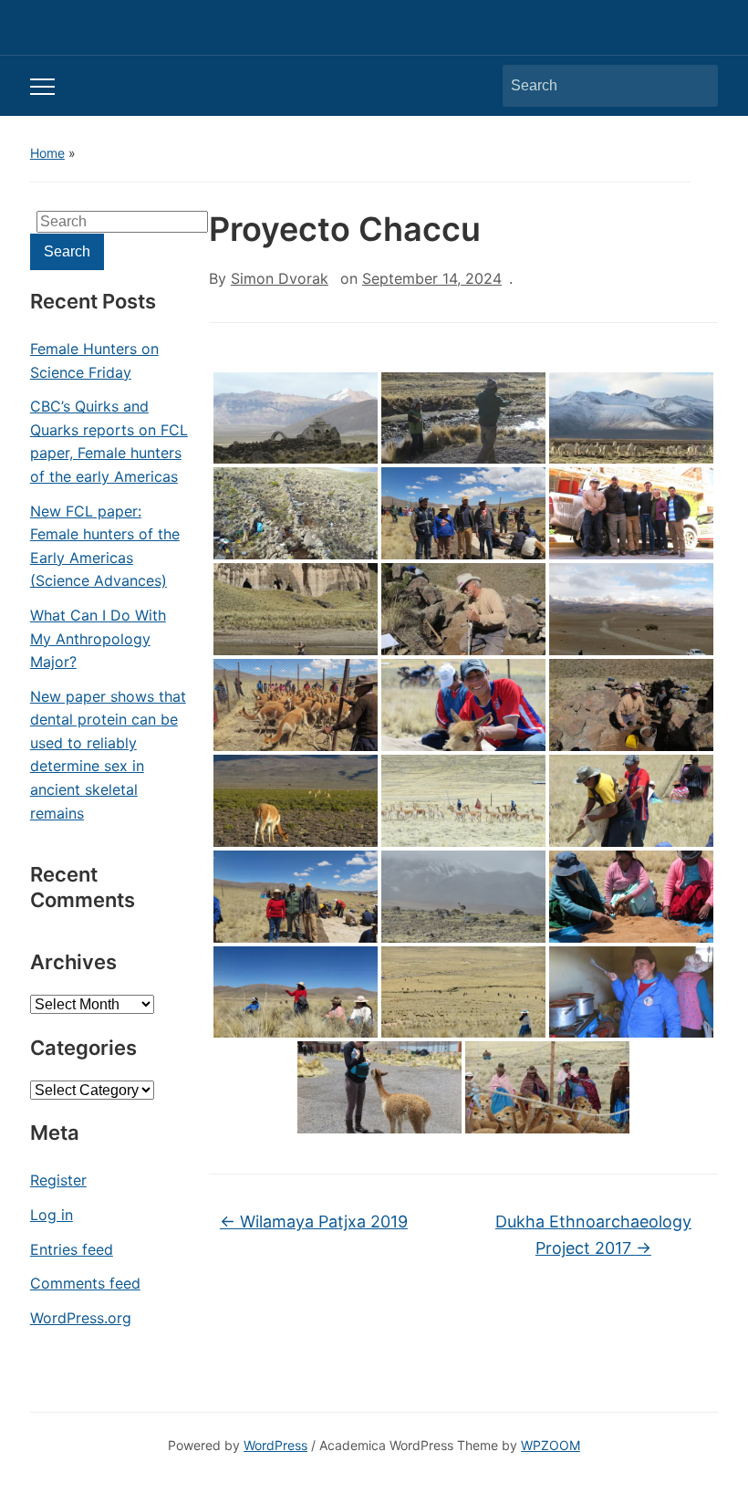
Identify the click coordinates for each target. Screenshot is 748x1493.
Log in (51, 1215)
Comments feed (85, 1283)
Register (58, 1180)
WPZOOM (550, 1445)
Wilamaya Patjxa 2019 (314, 1221)
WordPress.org (80, 1318)
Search (695, 86)
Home (47, 153)
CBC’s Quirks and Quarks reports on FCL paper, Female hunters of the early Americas (109, 441)
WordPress (275, 1445)
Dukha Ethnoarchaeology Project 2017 (593, 1235)
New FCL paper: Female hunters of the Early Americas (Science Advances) (105, 546)
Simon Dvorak (279, 278)
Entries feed (71, 1249)
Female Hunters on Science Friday (94, 360)
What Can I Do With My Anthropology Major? (98, 638)
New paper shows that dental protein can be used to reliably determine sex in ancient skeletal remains (108, 754)
